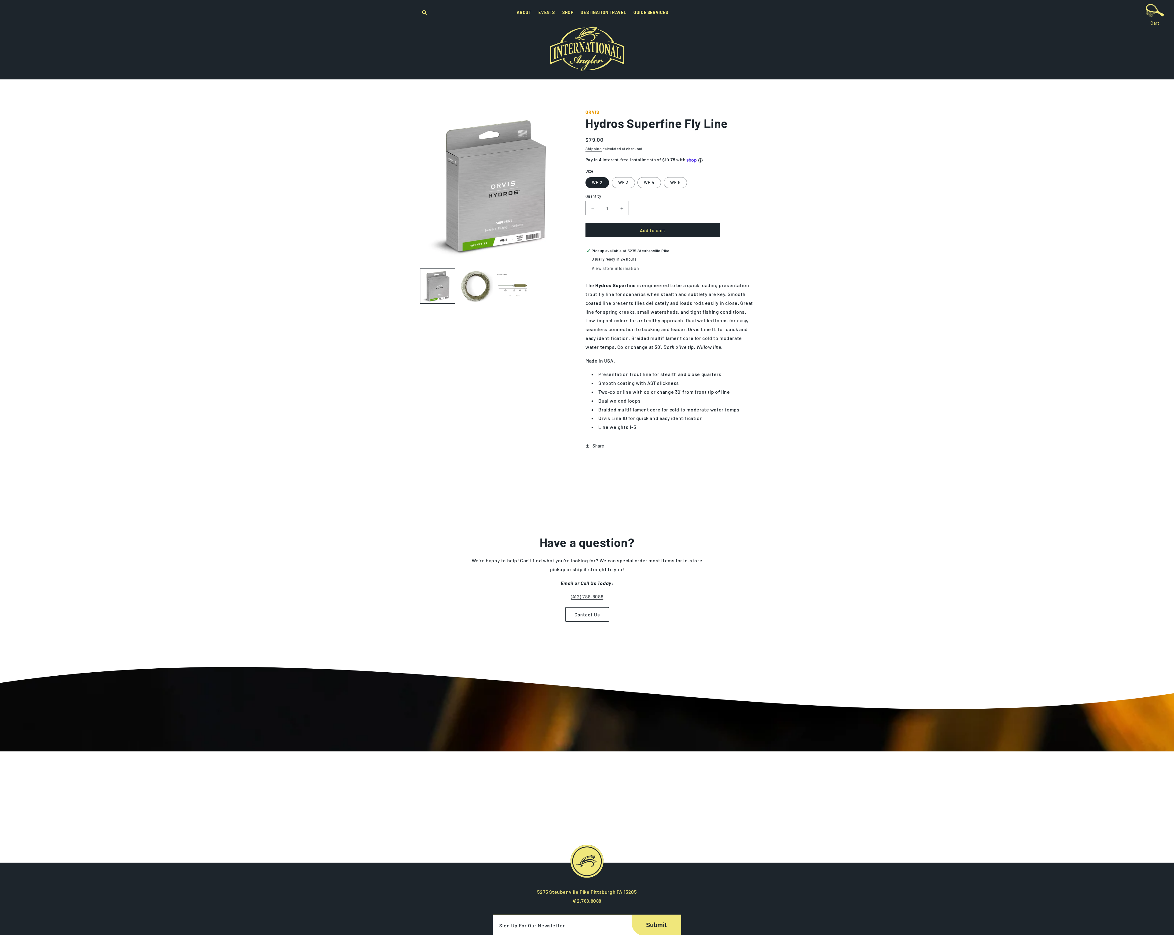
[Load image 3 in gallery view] (513, 286)
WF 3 (623, 182)
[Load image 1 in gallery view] (437, 286)
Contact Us (587, 614)
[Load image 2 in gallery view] (475, 286)
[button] (424, 13)
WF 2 (597, 182)
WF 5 (675, 182)
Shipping (593, 149)
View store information (615, 268)
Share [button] (598, 445)
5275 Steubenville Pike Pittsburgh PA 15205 (587, 892)
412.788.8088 (587, 901)
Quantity (593, 196)
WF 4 (649, 182)
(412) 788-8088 (587, 596)
